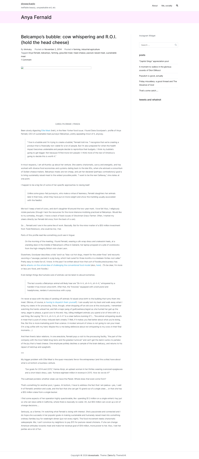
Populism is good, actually (151, 76)
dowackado (28, 3)
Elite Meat (45, 130)
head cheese (79, 53)
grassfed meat (66, 53)
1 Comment (26, 60)
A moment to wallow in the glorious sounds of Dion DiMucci (155, 68)
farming (77, 49)
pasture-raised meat (96, 53)
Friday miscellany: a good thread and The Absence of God (158, 83)
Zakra (110, 455)
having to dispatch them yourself (61, 302)
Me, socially (167, 5)
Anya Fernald (34, 53)
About (155, 5)
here (98, 265)
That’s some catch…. (148, 90)
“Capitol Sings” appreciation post (154, 61)
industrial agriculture (90, 49)
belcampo (45, 53)
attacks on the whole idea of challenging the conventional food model (58, 265)
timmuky (28, 49)
